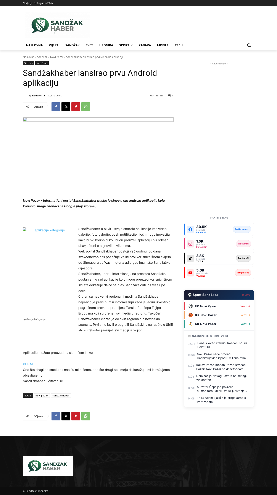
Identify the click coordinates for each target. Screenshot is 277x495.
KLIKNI (28, 364)
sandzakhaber (60, 395)
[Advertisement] (219, 131)
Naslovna (28, 57)
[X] (65, 106)
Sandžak (42, 57)
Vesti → (245, 306)
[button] (249, 45)
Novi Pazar (56, 57)
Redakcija (38, 95)
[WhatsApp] (85, 106)
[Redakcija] (26, 95)
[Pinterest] (75, 106)
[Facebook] (56, 106)
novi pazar (41, 395)
